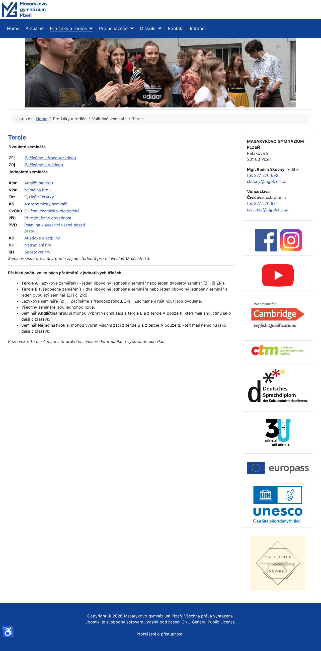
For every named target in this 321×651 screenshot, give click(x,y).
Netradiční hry (37, 244)
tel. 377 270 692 (262, 175)
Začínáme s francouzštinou (50, 157)
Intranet (198, 28)
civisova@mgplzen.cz (267, 209)
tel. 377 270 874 (262, 203)
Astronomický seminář (45, 203)
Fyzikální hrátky (39, 196)
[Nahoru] (312, 641)
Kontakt (176, 28)
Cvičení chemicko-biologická (51, 210)
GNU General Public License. (209, 621)
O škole (147, 28)
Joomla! (93, 621)
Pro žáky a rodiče (68, 28)
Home (13, 28)
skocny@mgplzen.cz (266, 181)
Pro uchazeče (113, 28)
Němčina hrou (37, 189)
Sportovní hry (37, 251)
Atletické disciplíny (42, 237)
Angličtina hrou (38, 182)
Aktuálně (35, 28)
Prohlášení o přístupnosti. (160, 633)
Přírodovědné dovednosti (48, 217)
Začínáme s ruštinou (44, 164)
